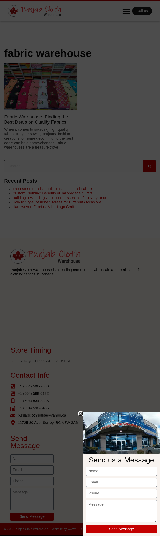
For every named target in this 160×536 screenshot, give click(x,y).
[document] (80, 268)
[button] (80, 413)
